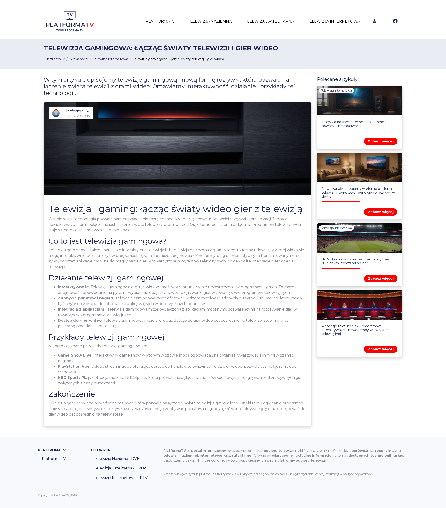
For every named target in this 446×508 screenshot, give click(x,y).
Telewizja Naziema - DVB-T (118, 458)
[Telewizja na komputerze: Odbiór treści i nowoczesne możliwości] (359, 100)
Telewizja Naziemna (210, 21)
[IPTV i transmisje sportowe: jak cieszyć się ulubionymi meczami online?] (359, 238)
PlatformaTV (160, 21)
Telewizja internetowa (110, 59)
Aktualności (78, 59)
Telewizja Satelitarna (269, 21)
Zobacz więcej (381, 141)
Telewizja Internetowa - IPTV (121, 477)
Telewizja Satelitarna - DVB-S (121, 468)
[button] (376, 21)
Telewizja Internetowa (333, 21)
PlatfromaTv (55, 59)
